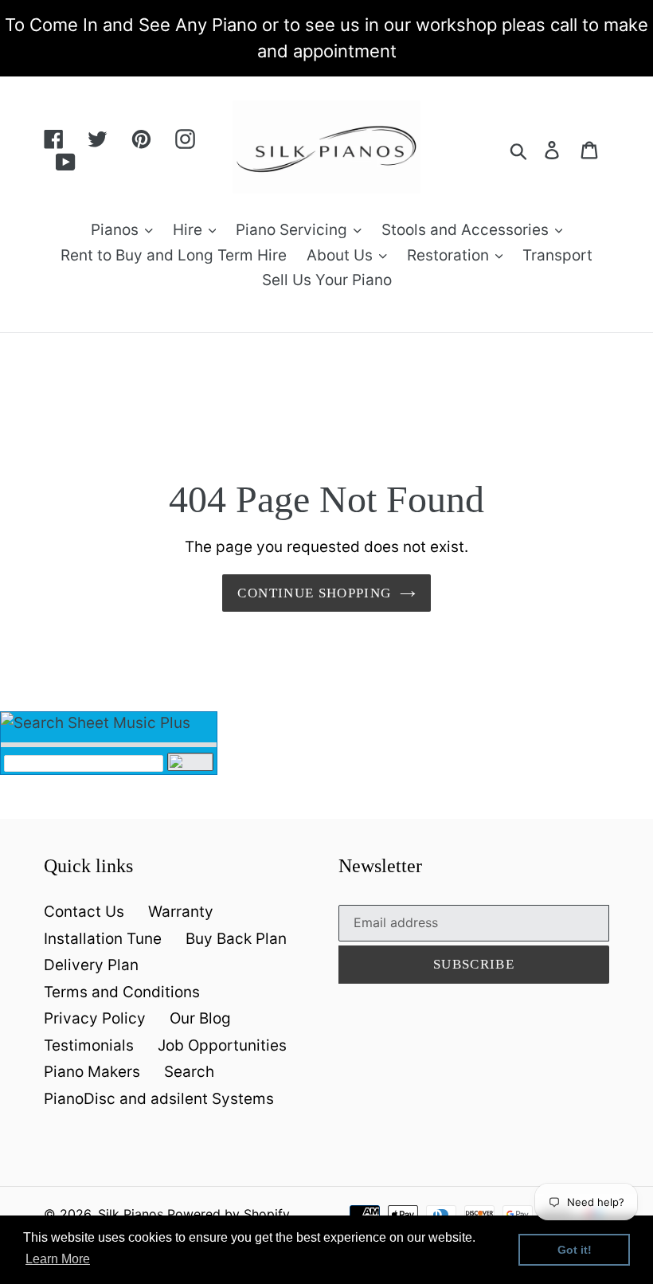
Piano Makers (92, 1072)
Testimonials (89, 1045)
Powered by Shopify (228, 1214)
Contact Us (84, 911)
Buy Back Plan (236, 939)
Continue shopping (314, 593)
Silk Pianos (130, 1214)
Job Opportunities (222, 1045)
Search (189, 1072)
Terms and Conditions (122, 992)
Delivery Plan (91, 965)
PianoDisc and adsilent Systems (159, 1099)
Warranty (180, 911)
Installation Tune (103, 939)
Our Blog (200, 1018)
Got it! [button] (574, 1249)
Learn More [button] (57, 1259)
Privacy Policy (95, 1018)
